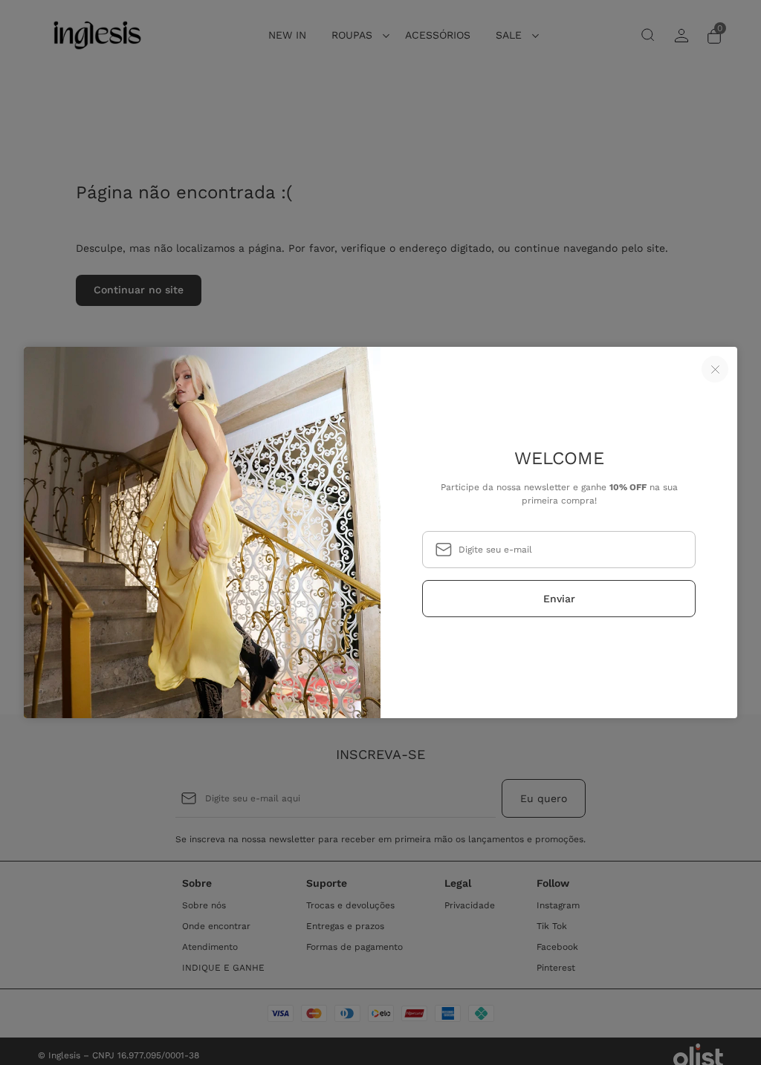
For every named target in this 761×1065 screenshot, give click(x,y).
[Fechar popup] (715, 369)
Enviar (559, 599)
